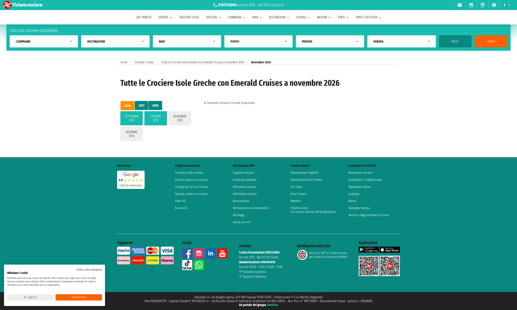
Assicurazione (241, 201)
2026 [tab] (127, 106)
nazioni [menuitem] (322, 17)
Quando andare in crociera (191, 194)
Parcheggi (238, 215)
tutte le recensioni (131, 185)
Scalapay (354, 194)
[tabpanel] (155, 127)
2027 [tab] (141, 105)
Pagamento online (360, 187)
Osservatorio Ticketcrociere (365, 180)
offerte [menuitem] (163, 17)
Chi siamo (297, 187)
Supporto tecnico (243, 173)
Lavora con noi (242, 222)
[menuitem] (459, 5)
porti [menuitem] (341, 17)
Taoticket (272, 305)
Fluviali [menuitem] (301, 17)
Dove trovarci (299, 194)
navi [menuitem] (255, 17)
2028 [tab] (155, 105)
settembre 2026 (132, 118)
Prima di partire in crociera (191, 180)
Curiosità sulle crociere (189, 173)
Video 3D (180, 201)
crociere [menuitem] (211, 17)
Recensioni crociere (360, 173)
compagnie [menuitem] (235, 17)
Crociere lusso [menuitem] (189, 17)
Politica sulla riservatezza (89, 269)
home (123, 62)
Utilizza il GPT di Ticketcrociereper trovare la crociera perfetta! (328, 255)
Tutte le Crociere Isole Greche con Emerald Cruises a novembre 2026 (202, 62)
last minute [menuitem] (144, 17)
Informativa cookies (245, 194)
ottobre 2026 (155, 118)
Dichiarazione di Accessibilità (250, 208)
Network (296, 201)
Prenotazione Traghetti (304, 173)
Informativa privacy (244, 187)
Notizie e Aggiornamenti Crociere (369, 215)
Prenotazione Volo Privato (306, 180)
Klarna (352, 201)
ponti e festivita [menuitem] (366, 17)
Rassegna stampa (359, 208)
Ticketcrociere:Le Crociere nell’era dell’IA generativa (313, 210)
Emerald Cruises (144, 62)
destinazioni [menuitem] (277, 17)
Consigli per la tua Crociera (191, 187)
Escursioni (181, 208)
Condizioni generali (244, 180)
